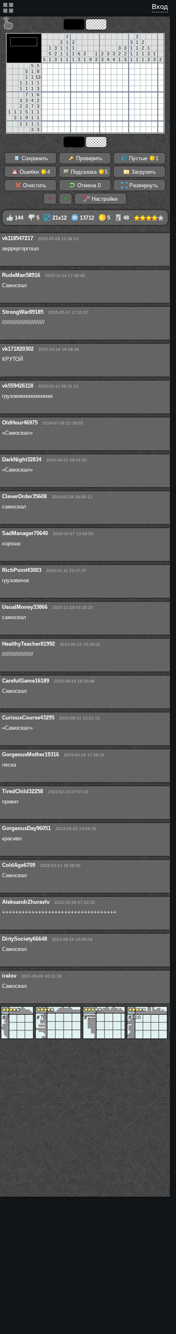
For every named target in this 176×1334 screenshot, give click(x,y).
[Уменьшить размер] (50, 198)
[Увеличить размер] (65, 198)
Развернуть (143, 185)
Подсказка (88, 172)
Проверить (88, 158)
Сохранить (34, 158)
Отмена (88, 185)
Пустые (142, 158)
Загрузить (143, 172)
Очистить (33, 185)
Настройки (103, 199)
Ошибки (34, 172)
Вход (160, 7)
